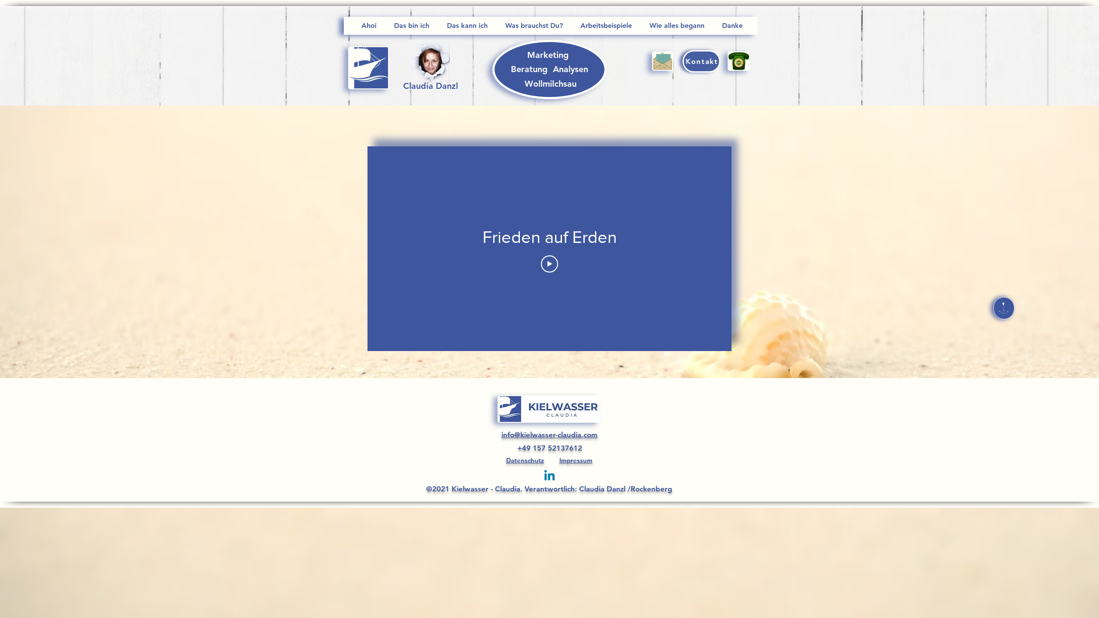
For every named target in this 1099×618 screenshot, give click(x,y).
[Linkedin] (549, 476)
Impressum (575, 460)
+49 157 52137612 (549, 448)
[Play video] (549, 264)
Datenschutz (525, 460)
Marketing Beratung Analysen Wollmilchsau (551, 69)
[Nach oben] (1003, 308)
